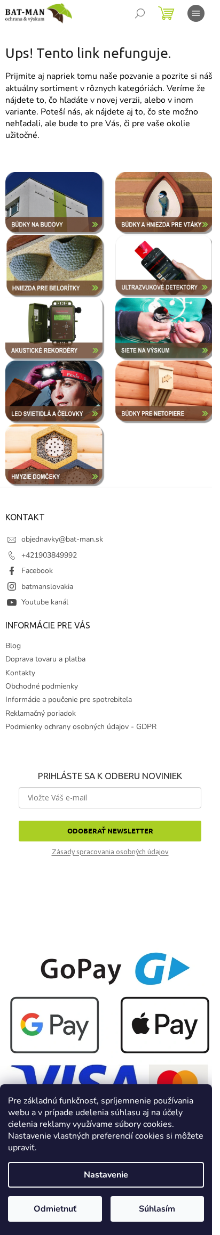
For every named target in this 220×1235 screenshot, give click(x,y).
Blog (13, 646)
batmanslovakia (47, 587)
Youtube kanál (44, 602)
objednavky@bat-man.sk (62, 539)
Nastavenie (106, 1175)
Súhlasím (157, 1209)
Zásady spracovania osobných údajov (110, 851)
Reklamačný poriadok (40, 713)
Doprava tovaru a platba (45, 659)
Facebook (37, 571)
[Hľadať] (140, 13)
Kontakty (20, 673)
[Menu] (196, 13)
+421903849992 (49, 555)
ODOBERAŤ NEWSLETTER (110, 830)
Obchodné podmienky (41, 686)
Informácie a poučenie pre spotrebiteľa (68, 699)
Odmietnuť (55, 1209)
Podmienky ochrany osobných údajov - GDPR (80, 727)
